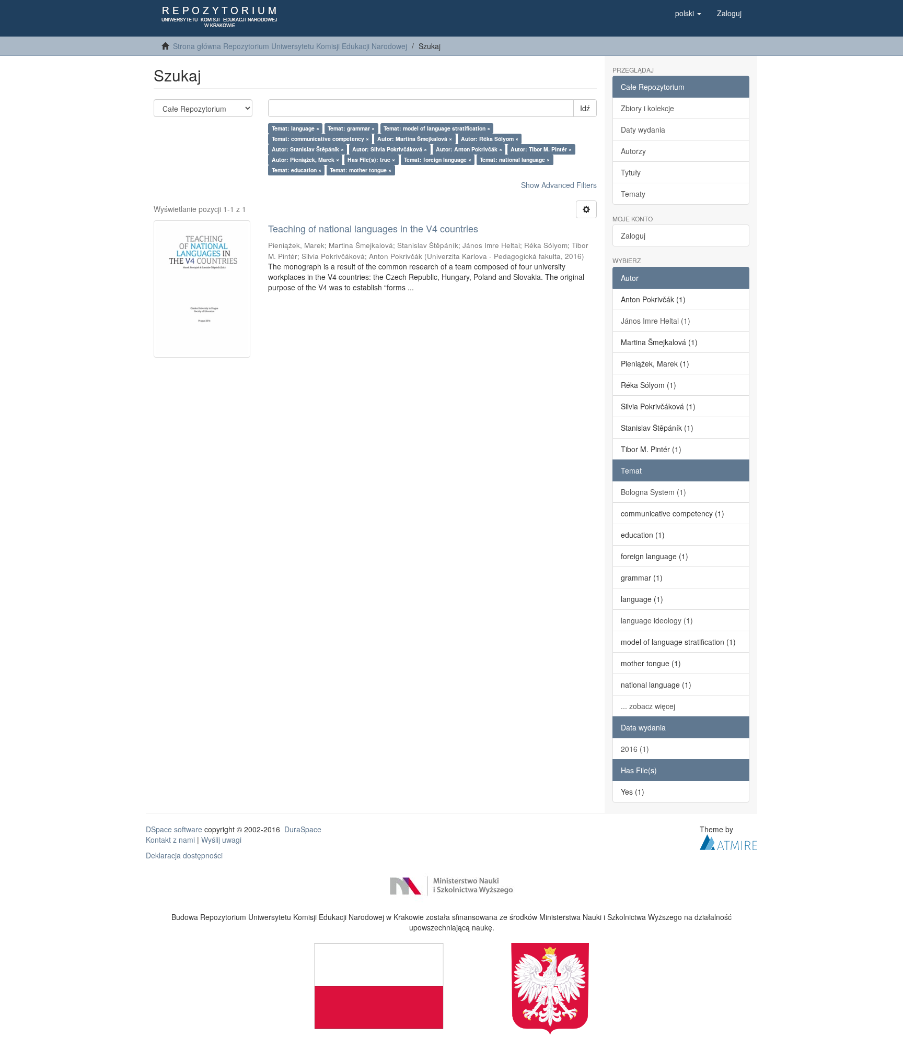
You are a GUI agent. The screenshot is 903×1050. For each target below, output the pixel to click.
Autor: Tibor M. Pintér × (541, 149)
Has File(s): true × (371, 159)
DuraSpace (302, 829)
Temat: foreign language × (437, 159)
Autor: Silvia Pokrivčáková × (389, 149)
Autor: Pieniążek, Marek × (305, 159)
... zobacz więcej (648, 706)
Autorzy (633, 151)
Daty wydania (643, 129)
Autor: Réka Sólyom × (489, 139)
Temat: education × (296, 170)
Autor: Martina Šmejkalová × (414, 139)
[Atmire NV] (728, 840)
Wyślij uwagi (221, 839)
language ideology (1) (657, 620)
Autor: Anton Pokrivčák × (469, 149)
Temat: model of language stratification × (437, 128)
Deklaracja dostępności (184, 855)
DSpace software (174, 829)
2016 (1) (635, 749)
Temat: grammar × (351, 128)
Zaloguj (633, 235)
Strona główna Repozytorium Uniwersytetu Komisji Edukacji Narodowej (290, 46)
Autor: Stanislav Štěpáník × (308, 149)
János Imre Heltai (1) (655, 320)
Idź (585, 108)
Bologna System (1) (653, 492)
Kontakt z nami (170, 839)
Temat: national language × (515, 159)
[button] (688, 13)
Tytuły (631, 172)
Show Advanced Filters (559, 185)
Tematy (633, 193)
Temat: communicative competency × (320, 139)
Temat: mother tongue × (360, 170)
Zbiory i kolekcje (647, 108)
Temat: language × (295, 128)
